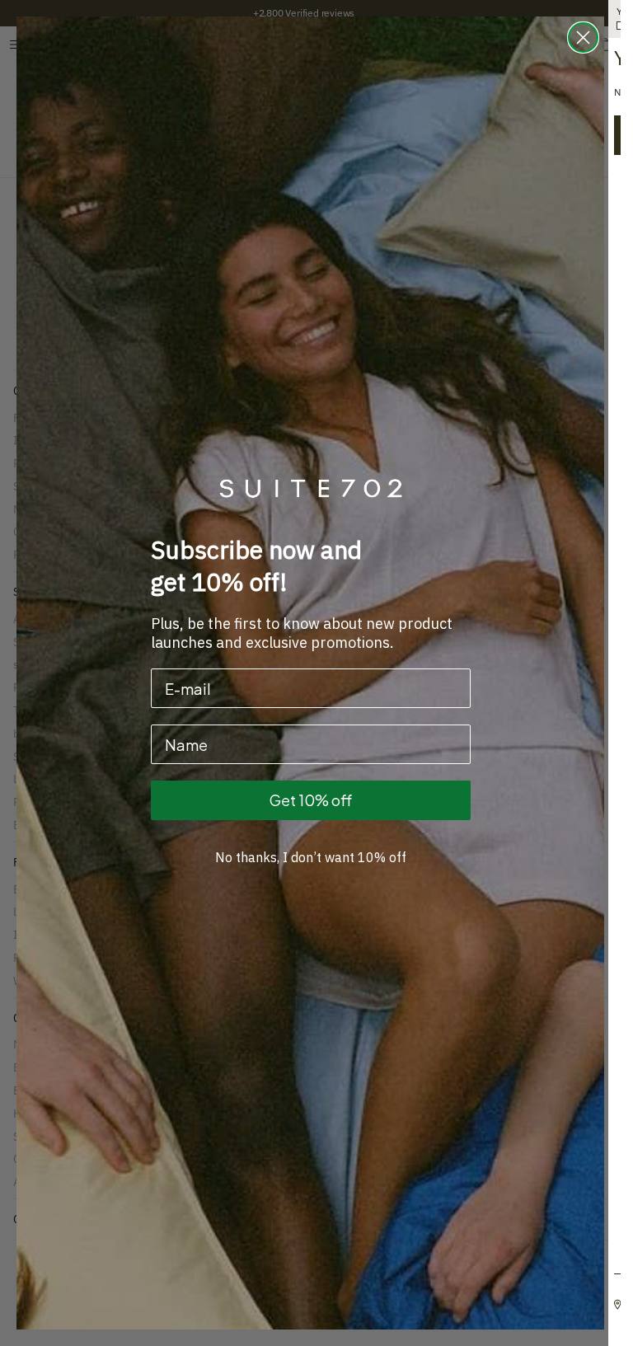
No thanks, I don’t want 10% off (310, 857)
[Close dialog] (583, 37)
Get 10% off (311, 799)
